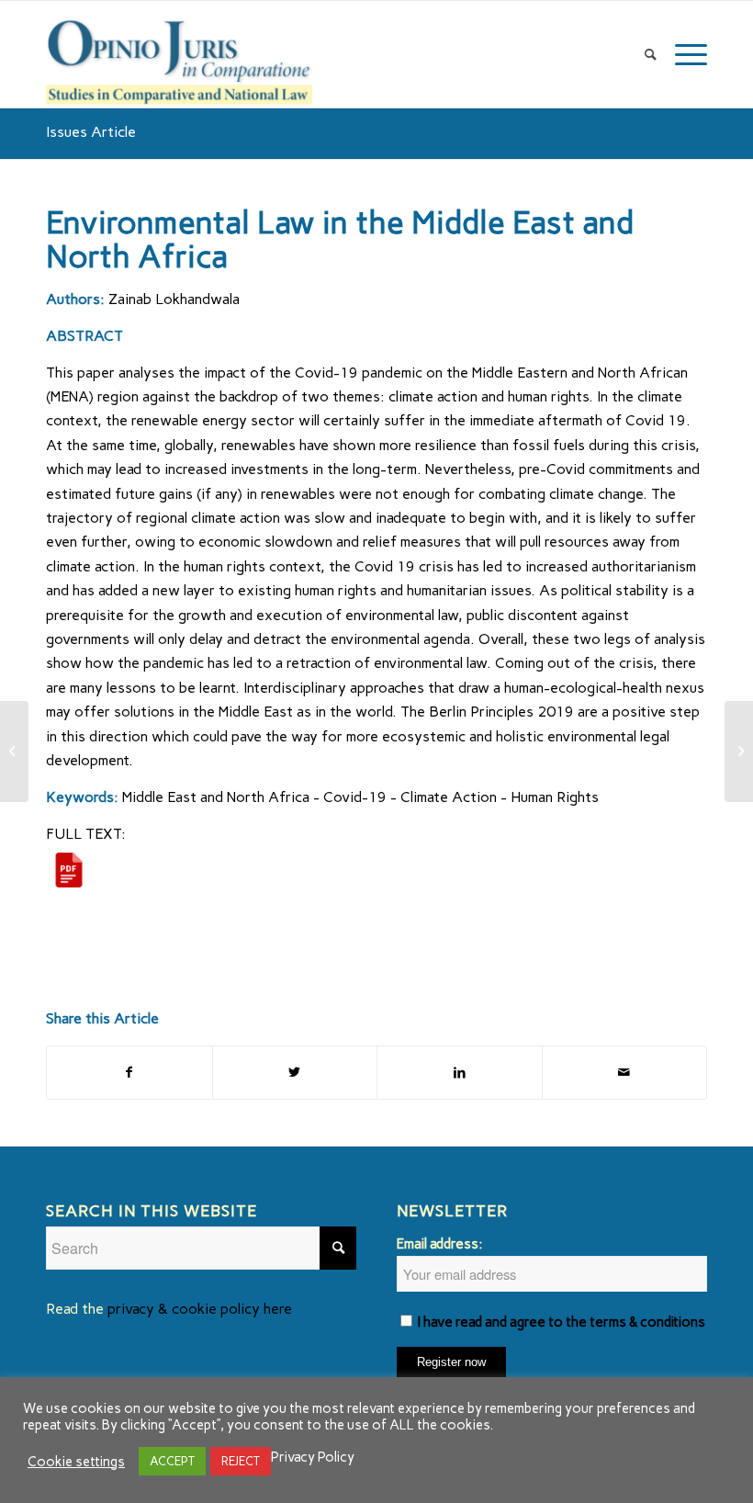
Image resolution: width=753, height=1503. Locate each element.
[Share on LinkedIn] (459, 1072)
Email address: (439, 1244)
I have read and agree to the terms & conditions (561, 1322)
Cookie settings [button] (76, 1461)
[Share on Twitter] (295, 1072)
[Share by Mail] (625, 1072)
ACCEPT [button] (172, 1461)
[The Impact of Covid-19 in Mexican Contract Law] (14, 751)
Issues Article (91, 132)
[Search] (650, 54)
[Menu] (686, 54)
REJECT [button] (240, 1461)
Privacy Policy (312, 1457)
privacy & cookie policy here (199, 1308)
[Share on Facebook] (129, 1072)
